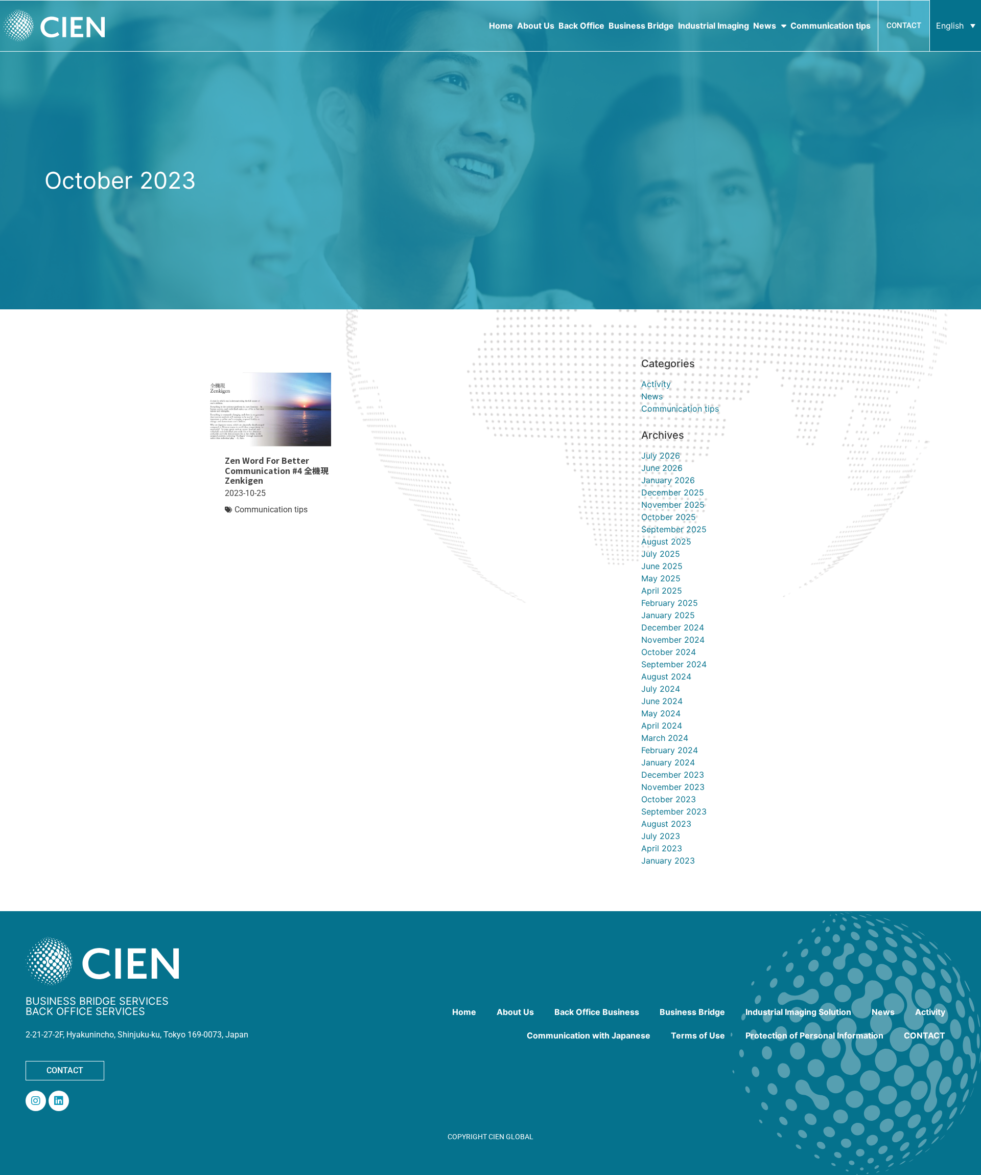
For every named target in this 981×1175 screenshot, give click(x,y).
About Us (535, 25)
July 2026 (660, 455)
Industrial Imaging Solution (798, 1012)
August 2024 (666, 676)
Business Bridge (641, 25)
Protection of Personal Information (814, 1035)
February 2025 (669, 603)
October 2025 (668, 517)
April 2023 (661, 848)
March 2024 (664, 738)
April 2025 (661, 590)
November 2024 (673, 640)
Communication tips (830, 25)
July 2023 (660, 836)
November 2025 (673, 505)
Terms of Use (698, 1035)
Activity (656, 384)
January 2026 (668, 480)
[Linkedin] (59, 1101)
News (764, 25)
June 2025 (662, 566)
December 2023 (672, 775)
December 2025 (672, 492)
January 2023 (668, 860)
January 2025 (668, 615)
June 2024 (662, 701)
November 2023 (673, 787)
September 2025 (674, 529)
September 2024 (674, 664)
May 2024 (661, 713)
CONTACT (924, 1035)
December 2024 (672, 627)
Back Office (581, 25)
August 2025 (666, 541)
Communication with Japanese (588, 1035)
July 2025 (660, 554)
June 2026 (662, 468)
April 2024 (661, 725)
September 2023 (674, 811)
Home (501, 25)
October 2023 (668, 799)
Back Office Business (596, 1012)
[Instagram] (36, 1101)
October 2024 (668, 652)
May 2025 (661, 578)
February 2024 (669, 750)
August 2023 (666, 824)
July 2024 (660, 689)
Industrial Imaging (713, 25)
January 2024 (668, 762)
